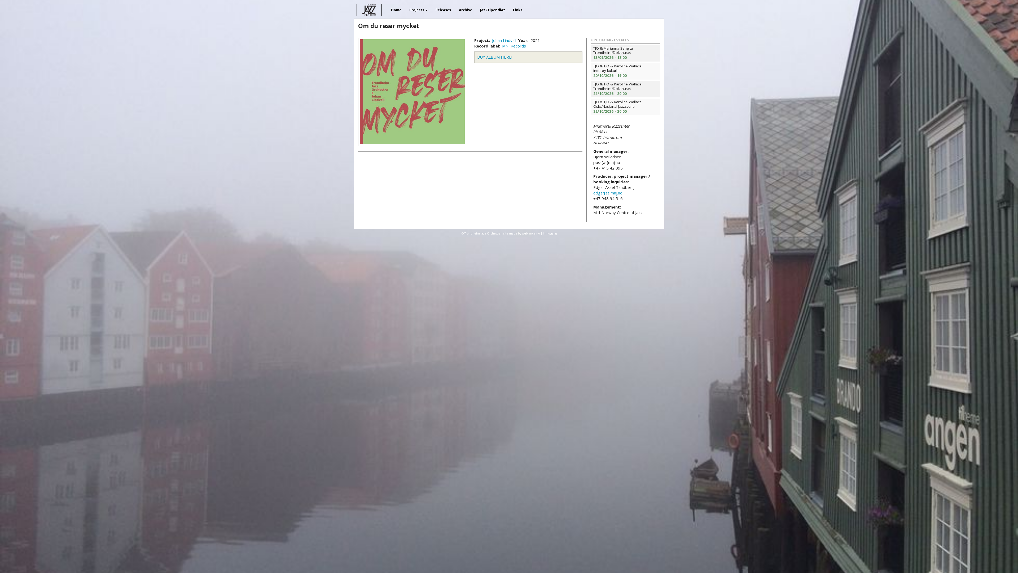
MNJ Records (514, 46)
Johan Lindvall (504, 40)
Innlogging (550, 233)
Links (517, 9)
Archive (465, 9)
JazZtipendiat (492, 9)
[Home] (384, 6)
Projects (417, 9)
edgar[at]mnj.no (607, 193)
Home (396, 9)
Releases (443, 9)
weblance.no (531, 233)
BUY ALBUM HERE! (494, 57)
